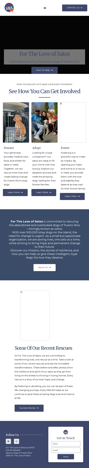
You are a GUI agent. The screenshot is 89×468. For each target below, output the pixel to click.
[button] (45, 8)
